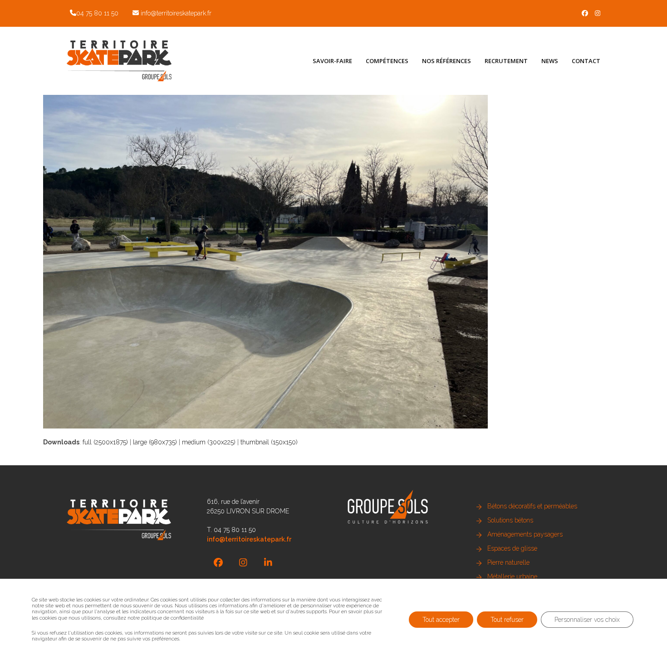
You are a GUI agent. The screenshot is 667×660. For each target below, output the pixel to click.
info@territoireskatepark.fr (176, 13)
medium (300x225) (208, 442)
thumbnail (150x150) (269, 442)
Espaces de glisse (512, 548)
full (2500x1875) (105, 442)
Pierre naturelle (508, 562)
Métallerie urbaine (512, 576)
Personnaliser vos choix (587, 619)
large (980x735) (155, 442)
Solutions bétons (510, 520)
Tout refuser (507, 619)
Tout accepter (441, 619)
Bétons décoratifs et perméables (532, 506)
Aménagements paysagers (525, 534)
